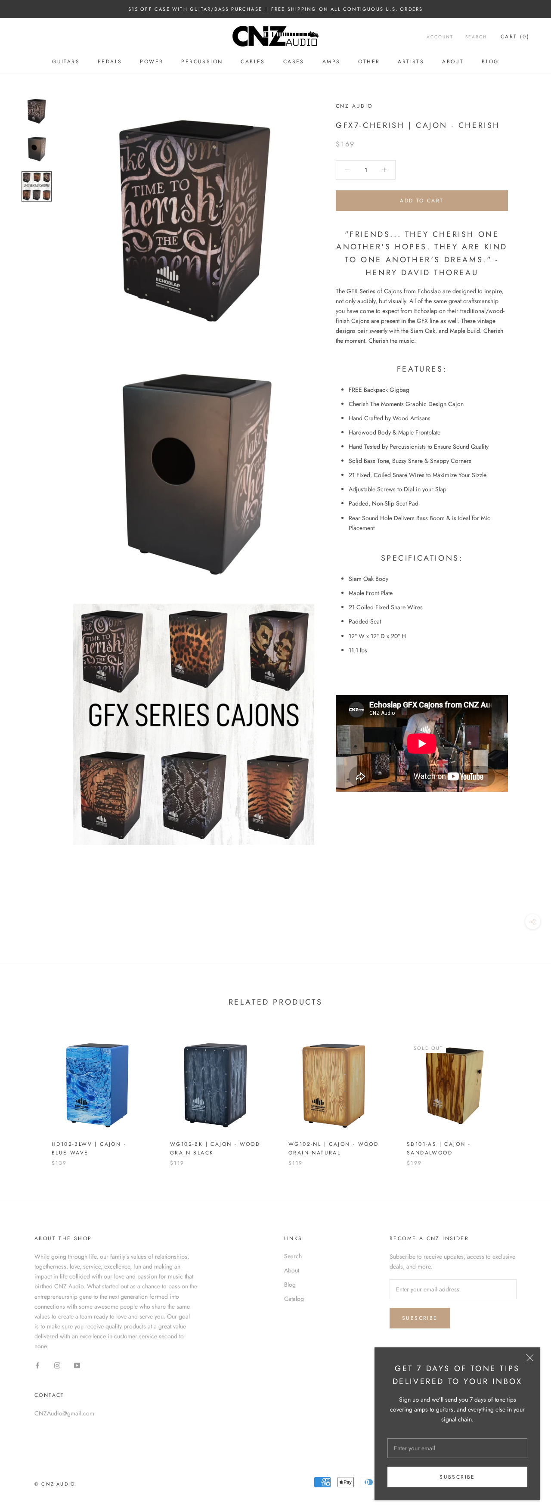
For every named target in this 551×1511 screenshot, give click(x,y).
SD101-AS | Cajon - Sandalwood (439, 1148)
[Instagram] (57, 1365)
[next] (524, 1093)
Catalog (294, 1298)
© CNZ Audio (54, 1483)
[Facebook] (37, 1365)
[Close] (530, 1358)
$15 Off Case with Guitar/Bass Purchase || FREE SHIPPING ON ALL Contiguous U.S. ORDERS (275, 9)
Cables (253, 61)
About (453, 61)
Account (440, 37)
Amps (331, 61)
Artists (411, 61)
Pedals (110, 61)
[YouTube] (77, 1365)
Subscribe (457, 1477)
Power (151, 61)
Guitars (66, 61)
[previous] (27, 1093)
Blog (490, 61)
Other (369, 61)
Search (476, 37)
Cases (293, 61)
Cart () (515, 36)
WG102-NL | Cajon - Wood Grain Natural (333, 1148)
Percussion (202, 61)
